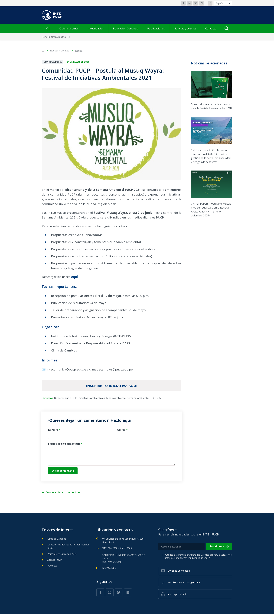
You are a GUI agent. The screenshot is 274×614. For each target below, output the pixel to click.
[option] (111, 134)
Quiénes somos (69, 28)
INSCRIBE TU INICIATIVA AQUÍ (111, 385)
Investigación (96, 28)
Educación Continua (125, 28)
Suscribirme (217, 546)
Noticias (79, 50)
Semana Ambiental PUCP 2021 (145, 398)
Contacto (210, 28)
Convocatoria (53, 61)
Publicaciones (156, 28)
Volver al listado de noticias (63, 492)
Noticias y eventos (185, 28)
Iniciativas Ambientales (91, 398)
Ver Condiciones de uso (195, 557)
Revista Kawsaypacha (54, 36)
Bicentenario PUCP (65, 398)
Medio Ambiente (116, 398)
